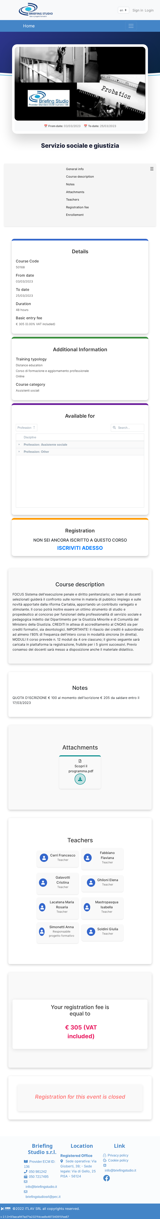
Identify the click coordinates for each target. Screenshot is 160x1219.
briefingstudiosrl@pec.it (43, 1197)
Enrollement (75, 214)
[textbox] (127, 427)
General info (75, 169)
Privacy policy (118, 1155)
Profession (24, 427)
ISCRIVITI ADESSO (80, 548)
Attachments (75, 192)
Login (149, 10)
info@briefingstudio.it (41, 1186)
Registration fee (77, 207)
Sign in (137, 10)
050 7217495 (39, 1176)
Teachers (72, 199)
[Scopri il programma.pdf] (80, 779)
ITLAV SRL (33, 1208)
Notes (70, 184)
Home (29, 25)
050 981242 (38, 1171)
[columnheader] (83, 437)
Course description (80, 176)
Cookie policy (118, 1160)
